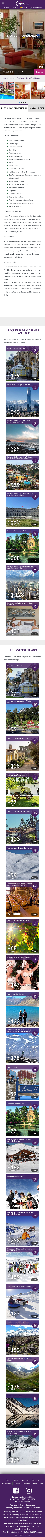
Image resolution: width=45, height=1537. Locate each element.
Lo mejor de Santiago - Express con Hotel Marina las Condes (19, 421)
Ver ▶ (34, 378)
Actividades (6, 1483)
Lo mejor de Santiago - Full (16, 531)
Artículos (26, 1483)
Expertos (17, 1483)
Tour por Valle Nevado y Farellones (19, 848)
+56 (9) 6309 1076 (36, 7)
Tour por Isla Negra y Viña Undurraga (20, 811)
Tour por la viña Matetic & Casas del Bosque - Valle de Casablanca (19, 884)
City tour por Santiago (15, 665)
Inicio (7, 7)
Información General (14, 108)
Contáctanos (30, 1505)
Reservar (39, 72)
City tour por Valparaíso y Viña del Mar (19, 701)
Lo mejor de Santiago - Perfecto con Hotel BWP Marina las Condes (20, 457)
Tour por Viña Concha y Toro (17, 738)
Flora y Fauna (38, 1483)
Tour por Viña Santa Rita (15, 1104)
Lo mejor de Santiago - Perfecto (18, 385)
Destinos (35, 1480)
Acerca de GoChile (16, 1505)
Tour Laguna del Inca (14, 1396)
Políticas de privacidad (32, 1508)
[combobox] (14, 8)
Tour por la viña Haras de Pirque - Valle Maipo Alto (19, 921)
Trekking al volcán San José (16, 1323)
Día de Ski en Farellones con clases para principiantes (19, 1140)
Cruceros (25, 1480)
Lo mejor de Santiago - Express (18, 348)
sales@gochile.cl (23, 1501)
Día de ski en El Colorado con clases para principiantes (19, 1249)
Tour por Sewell (12, 1067)
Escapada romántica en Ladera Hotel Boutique (20, 604)
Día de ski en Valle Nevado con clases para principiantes (20, 1213)
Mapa (32, 108)
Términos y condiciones (13, 1508)
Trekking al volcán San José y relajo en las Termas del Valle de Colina (19, 1030)
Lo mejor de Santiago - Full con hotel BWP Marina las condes (20, 494)
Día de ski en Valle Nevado (16, 1177)
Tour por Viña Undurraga (16, 775)
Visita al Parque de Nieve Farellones (19, 1286)
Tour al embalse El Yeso (15, 994)
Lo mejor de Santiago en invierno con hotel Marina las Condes (20, 567)
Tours (8, 1480)
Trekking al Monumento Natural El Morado (19, 1359)
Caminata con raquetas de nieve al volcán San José (19, 1432)
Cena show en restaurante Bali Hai (19, 958)
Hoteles (16, 1480)
